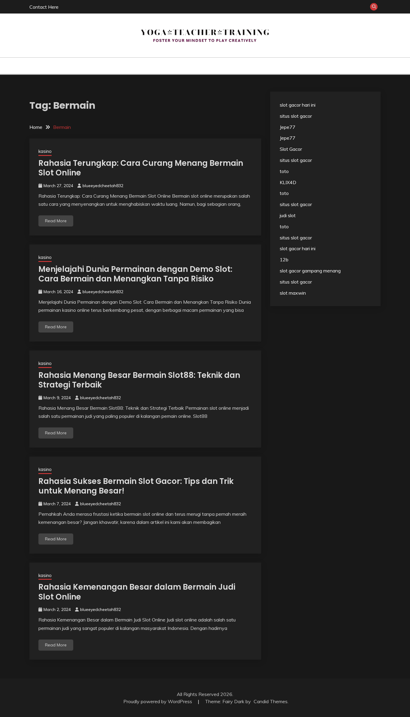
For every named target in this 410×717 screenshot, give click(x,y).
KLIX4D (288, 182)
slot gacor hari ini (297, 105)
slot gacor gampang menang (310, 271)
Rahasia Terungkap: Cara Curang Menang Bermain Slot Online (140, 168)
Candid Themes (271, 701)
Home (175, 66)
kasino (197, 66)
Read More (56, 220)
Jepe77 (287, 127)
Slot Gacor (291, 149)
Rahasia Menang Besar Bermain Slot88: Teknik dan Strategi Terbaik (139, 380)
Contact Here (44, 7)
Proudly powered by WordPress (158, 701)
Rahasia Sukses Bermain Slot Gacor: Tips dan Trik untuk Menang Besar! (136, 486)
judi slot (288, 215)
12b (284, 260)
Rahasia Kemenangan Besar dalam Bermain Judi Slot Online (136, 592)
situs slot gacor (296, 116)
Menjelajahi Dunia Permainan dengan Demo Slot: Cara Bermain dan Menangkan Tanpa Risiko (135, 274)
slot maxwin (293, 293)
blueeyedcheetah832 (103, 185)
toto (284, 171)
